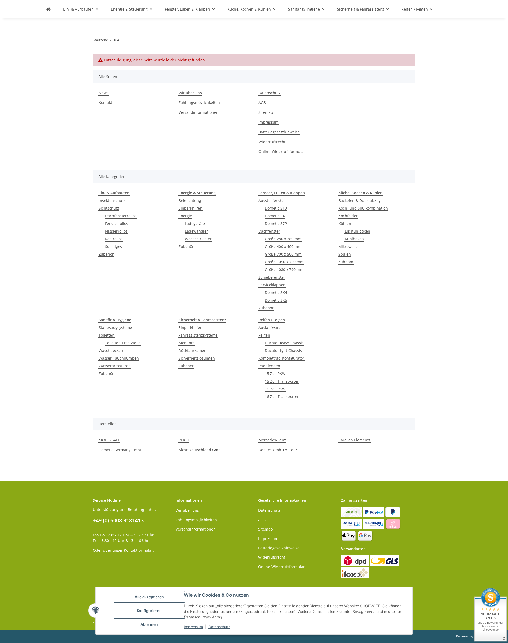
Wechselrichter (198, 238)
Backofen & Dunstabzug (359, 200)
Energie (185, 215)
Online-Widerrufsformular (281, 151)
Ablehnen (149, 624)
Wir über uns (190, 92)
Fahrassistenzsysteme (198, 335)
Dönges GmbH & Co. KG (279, 449)
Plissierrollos (116, 231)
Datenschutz (269, 92)
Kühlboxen (354, 238)
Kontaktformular (138, 550)
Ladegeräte (195, 223)
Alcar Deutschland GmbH (201, 449)
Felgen (264, 335)
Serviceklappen (271, 284)
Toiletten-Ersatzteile (122, 342)
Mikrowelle (348, 246)
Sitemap (265, 112)
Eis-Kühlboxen (357, 231)
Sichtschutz (109, 208)
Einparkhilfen (190, 208)
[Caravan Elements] (48, 9)
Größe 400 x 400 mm (283, 246)
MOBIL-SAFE (109, 439)
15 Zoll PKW (275, 373)
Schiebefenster (271, 277)
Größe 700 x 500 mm (283, 254)
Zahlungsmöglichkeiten (199, 102)
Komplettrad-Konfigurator (281, 358)
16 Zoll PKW (275, 388)
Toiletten (106, 335)
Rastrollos (114, 238)
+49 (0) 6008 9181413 (118, 520)
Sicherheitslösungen (197, 358)
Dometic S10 (276, 208)
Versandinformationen (199, 112)
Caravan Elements (354, 439)
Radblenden (269, 365)
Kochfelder (348, 215)
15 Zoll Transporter (282, 381)
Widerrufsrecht (271, 141)
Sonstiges (113, 246)
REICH (184, 439)
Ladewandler (196, 231)
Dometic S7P (276, 223)
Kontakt (105, 102)
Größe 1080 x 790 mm (284, 269)
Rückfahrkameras (194, 350)
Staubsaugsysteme (115, 327)
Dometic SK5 (276, 300)
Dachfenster (269, 231)
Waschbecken (111, 350)
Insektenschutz (112, 200)
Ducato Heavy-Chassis (284, 342)
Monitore (187, 342)
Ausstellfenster (271, 200)
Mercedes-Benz (272, 439)
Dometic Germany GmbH (121, 449)
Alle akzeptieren (149, 597)
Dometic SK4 (276, 292)
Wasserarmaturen (115, 365)
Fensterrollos (116, 223)
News (103, 92)
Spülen (344, 254)
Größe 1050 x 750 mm (284, 261)
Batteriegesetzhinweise (279, 131)
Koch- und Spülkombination (363, 208)
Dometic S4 (275, 215)
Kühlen (344, 223)
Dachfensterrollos (121, 215)
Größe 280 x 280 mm (283, 238)
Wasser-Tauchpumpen (119, 358)
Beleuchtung (190, 200)
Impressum (268, 122)
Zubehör (106, 254)
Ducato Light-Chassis (283, 350)
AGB (262, 102)
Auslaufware (269, 327)
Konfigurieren (149, 610)
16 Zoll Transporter (282, 396)
